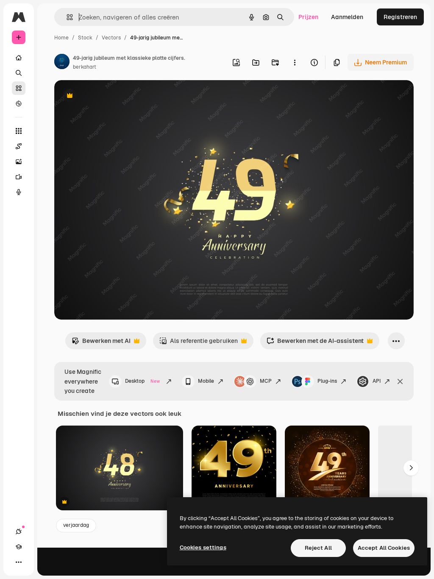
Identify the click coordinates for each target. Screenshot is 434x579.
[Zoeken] (18, 73)
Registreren (400, 17)
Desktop (142, 381)
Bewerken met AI (101, 343)
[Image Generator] (18, 161)
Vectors (111, 37)
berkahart (84, 67)
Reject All (318, 547)
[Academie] (18, 547)
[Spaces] (18, 146)
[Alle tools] (18, 131)
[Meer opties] (294, 62)
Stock (85, 37)
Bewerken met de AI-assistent (315, 343)
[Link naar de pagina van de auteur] (62, 63)
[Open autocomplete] (66, 17)
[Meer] (18, 562)
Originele (110, 96)
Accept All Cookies (384, 547)
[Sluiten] (400, 381)
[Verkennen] (18, 103)
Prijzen (308, 17)
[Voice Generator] (18, 192)
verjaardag (76, 525)
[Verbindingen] (18, 531)
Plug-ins (327, 381)
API (377, 381)
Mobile (206, 381)
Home (61, 37)
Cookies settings (203, 547)
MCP (266, 381)
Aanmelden (347, 17)
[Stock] (18, 88)
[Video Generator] (18, 177)
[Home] (18, 57)
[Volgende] (411, 468)
